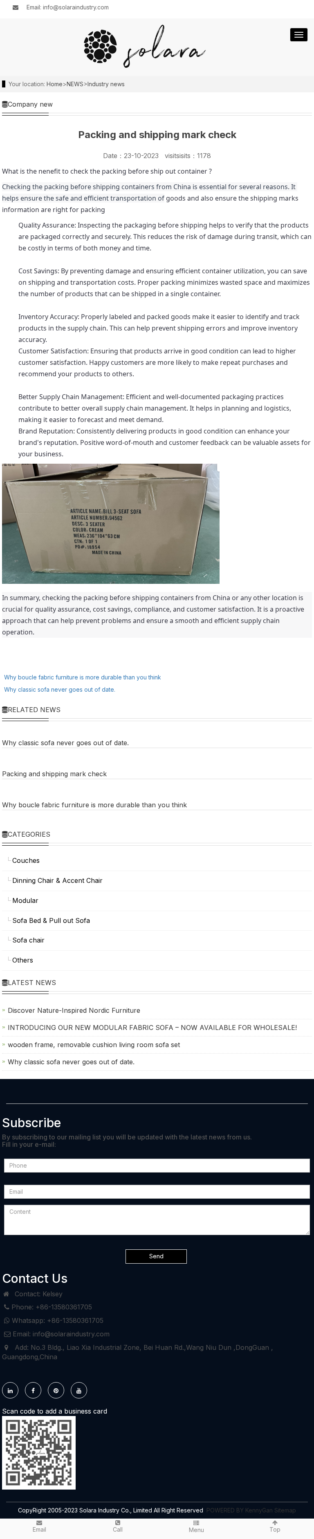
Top (274, 1529)
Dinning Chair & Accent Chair (57, 880)
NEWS (75, 83)
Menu (196, 1529)
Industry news (106, 83)
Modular (25, 900)
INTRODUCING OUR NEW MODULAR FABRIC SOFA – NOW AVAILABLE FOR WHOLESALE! (152, 1027)
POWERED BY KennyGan (240, 1510)
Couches (26, 860)
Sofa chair (28, 940)
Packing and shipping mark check (54, 774)
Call (118, 1529)
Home (55, 83)
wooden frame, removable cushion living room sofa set (94, 1045)
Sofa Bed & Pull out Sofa (51, 920)
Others (22, 960)
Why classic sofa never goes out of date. (59, 689)
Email (39, 1529)
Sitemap (285, 1510)
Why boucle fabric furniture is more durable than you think (82, 677)
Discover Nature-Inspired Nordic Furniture (74, 1010)
